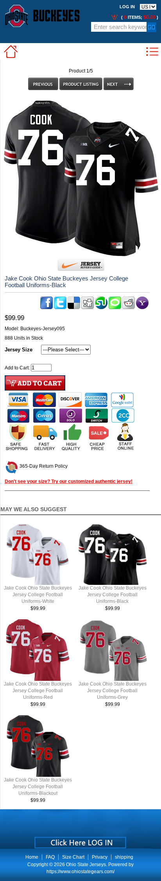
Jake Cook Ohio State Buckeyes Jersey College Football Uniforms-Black (113, 594)
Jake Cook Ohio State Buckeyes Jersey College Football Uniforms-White (38, 594)
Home (31, 857)
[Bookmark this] (142, 307)
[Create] (79, 840)
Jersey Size (18, 350)
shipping (124, 857)
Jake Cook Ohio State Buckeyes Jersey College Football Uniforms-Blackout (38, 786)
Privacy (99, 857)
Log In (127, 6)
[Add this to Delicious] (74, 307)
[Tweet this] (60, 307)
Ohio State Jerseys (86, 864)
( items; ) (139, 17)
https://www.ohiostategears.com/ (80, 871)
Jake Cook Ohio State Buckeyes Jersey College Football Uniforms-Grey (113, 690)
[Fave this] (115, 307)
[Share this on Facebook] (46, 307)
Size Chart (73, 857)
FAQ (50, 857)
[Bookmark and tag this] (128, 307)
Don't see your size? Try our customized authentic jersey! (68, 481)
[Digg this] (87, 307)
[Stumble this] (101, 307)
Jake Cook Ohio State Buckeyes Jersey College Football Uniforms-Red (38, 690)
